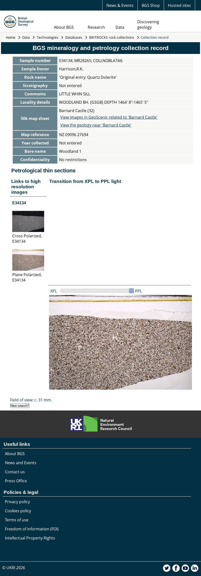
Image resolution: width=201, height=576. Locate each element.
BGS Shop (151, 5)
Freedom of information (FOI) (32, 529)
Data (119, 27)
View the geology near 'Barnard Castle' (95, 125)
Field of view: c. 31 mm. (31, 400)
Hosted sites (179, 5)
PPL (138, 291)
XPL (53, 291)
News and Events (20, 462)
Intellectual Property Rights (30, 538)
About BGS (64, 27)
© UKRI (13, 567)
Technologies (47, 37)
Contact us (15, 471)
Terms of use (16, 520)
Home (10, 37)
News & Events (120, 5)
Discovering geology (148, 24)
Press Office (16, 481)
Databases (73, 37)
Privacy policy (17, 501)
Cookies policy (18, 510)
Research (96, 27)
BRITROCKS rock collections (111, 37)
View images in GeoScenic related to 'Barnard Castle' (108, 117)
